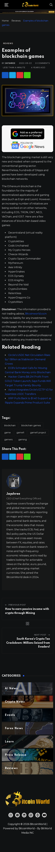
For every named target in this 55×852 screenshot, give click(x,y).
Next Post (40, 635)
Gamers (8, 439)
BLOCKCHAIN (10, 425)
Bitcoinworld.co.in (36, 313)
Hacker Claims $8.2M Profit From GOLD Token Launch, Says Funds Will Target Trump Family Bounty (28, 381)
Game (7, 432)
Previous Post (17, 605)
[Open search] (51, 4)
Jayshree (10, 63)
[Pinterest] (19, 75)
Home (5, 20)
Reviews (15, 20)
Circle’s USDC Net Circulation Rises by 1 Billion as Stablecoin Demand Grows (27, 359)
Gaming (22, 439)
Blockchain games (31, 425)
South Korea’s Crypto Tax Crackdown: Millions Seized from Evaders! (28, 642)
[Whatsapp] (27, 75)
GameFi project (38, 432)
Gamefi (20, 432)
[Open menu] (6, 5)
